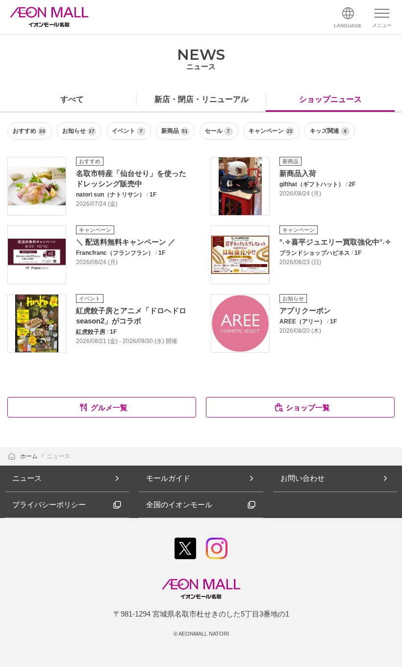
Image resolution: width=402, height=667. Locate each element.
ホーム (29, 456)
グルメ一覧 (109, 407)
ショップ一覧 (308, 407)
